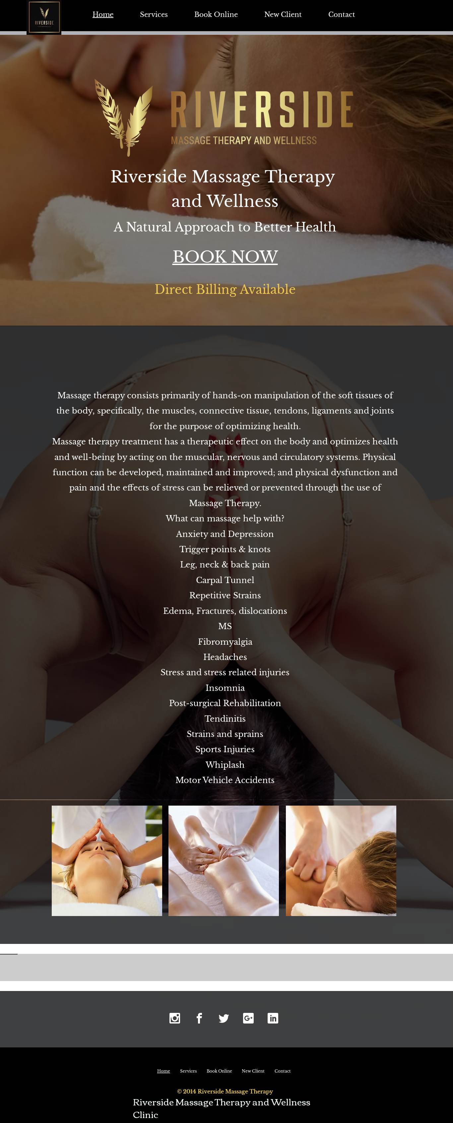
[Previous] (36, 967)
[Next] (417, 967)
